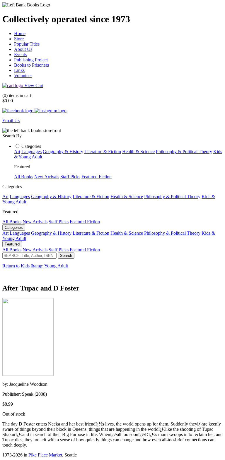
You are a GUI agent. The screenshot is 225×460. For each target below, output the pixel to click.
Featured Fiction (96, 176)
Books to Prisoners (31, 65)
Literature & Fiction (102, 151)
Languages (31, 151)
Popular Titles (27, 43)
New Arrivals (46, 176)
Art (17, 151)
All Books (23, 176)
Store (19, 38)
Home (19, 33)
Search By (12, 135)
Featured (12, 244)
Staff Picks (70, 176)
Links (19, 70)
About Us (23, 49)
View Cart (33, 85)
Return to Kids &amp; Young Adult (35, 265)
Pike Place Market (45, 454)
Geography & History (63, 151)
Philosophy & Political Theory (184, 151)
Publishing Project (31, 59)
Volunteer (23, 75)
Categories (31, 146)
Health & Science (138, 151)
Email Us (11, 120)
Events (20, 54)
